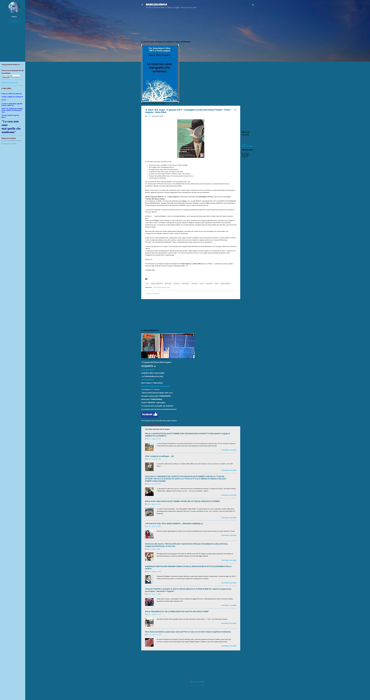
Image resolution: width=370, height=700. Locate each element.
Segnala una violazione (10, 82)
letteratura (168, 283)
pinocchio (194, 283)
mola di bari (185, 283)
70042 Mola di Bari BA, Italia (161, 287)
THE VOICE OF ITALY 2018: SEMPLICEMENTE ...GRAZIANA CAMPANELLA (174, 524)
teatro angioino (225, 283)
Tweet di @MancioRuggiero (247, 145)
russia (202, 283)
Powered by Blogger (198, 681)
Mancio (14, 16)
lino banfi (176, 283)
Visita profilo (14, 21)
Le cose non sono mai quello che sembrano (12, 140)
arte (147, 283)
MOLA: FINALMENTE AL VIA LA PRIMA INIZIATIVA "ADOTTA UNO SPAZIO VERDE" (177, 611)
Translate (16, 77)
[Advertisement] (248, 41)
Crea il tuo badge (246, 141)
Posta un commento (153, 293)
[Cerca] (253, 5)
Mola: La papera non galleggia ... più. (159, 456)
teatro (216, 283)
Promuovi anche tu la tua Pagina (9, 143)
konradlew (202, 685)
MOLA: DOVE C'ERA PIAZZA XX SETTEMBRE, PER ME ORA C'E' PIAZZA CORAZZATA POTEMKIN (182, 501)
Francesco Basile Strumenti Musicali (155, 386)
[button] (235, 110)
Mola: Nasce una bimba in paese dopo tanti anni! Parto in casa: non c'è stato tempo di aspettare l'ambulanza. (188, 632)
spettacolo (209, 283)
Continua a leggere (228, 450)
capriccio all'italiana (157, 283)
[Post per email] (146, 279)
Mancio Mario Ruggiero (247, 138)
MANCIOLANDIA (156, 4)
